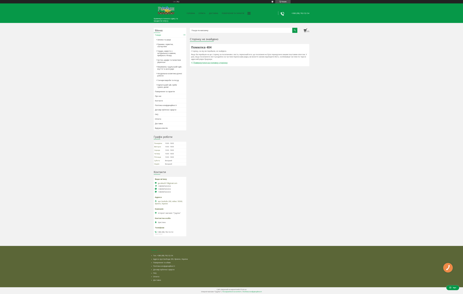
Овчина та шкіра (164, 40)
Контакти (159, 101)
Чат (454, 288)
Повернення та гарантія (233, 13)
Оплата (201, 13)
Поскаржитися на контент (231, 292)
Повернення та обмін (162, 262)
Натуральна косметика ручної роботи (169, 74)
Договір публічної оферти (165, 110)
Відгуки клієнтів (161, 128)
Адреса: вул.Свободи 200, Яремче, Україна (170, 259)
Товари (158, 35)
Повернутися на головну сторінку (210, 62)
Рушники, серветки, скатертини (165, 45)
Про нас (158, 96)
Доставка (213, 13)
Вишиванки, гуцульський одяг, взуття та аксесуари (169, 68)
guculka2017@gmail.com (167, 183)
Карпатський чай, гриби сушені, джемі (167, 86)
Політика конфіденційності (166, 105)
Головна (191, 13)
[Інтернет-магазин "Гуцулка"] (166, 9)
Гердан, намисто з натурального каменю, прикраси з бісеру (166, 53)
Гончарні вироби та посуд (168, 80)
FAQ (156, 114)
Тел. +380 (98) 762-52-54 (163, 255)
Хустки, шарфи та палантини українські (169, 61)
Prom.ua (243, 289)
